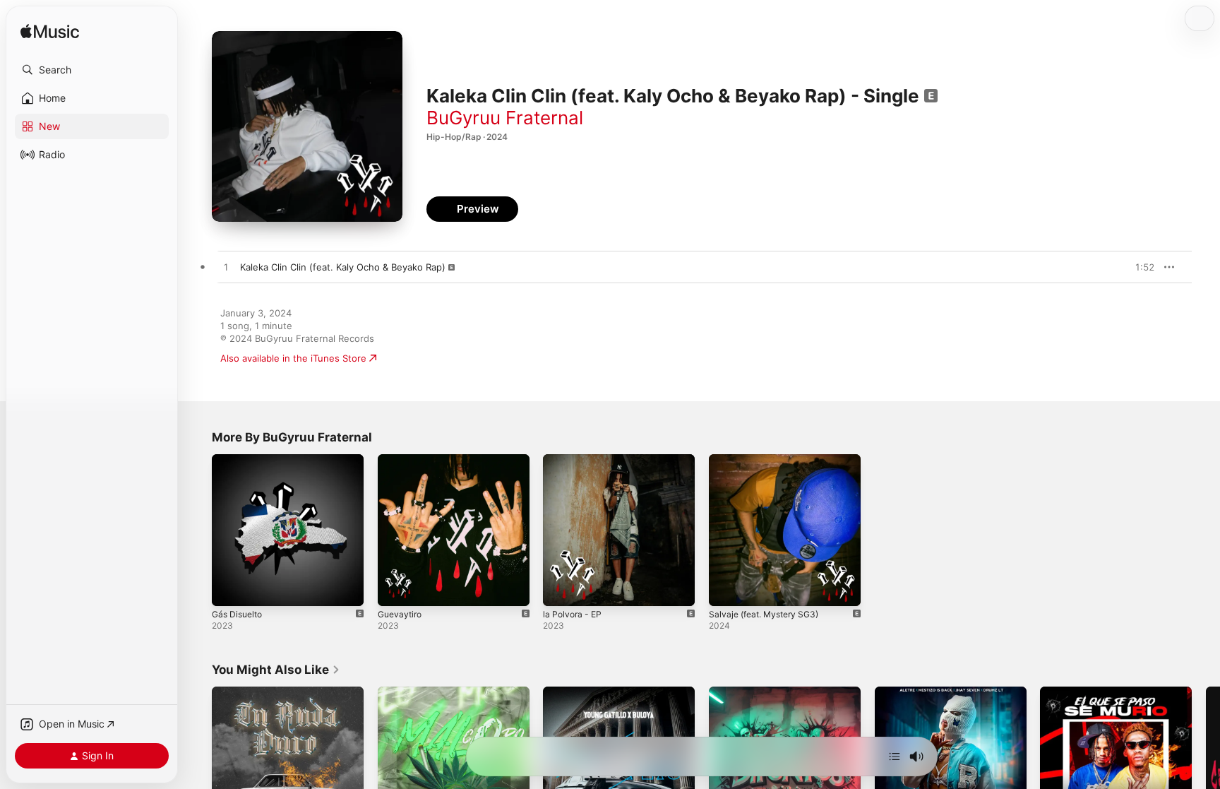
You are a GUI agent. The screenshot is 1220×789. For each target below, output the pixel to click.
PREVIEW (1138, 267)
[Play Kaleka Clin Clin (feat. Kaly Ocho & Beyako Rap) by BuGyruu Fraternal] (226, 267)
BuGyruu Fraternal (504, 118)
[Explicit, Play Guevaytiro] (395, 588)
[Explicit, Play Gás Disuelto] (229, 588)
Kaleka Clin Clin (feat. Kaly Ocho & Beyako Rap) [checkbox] (342, 267)
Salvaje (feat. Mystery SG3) (769, 459)
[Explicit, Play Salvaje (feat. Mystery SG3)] (726, 588)
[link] (276, 669)
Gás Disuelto (240, 459)
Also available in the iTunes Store (293, 358)
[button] (92, 70)
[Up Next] (894, 756)
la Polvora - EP (574, 459)
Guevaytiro (402, 459)
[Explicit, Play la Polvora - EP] (560, 588)
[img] (49, 32)
